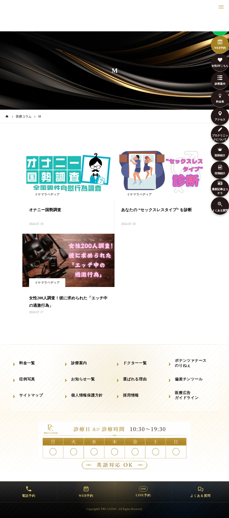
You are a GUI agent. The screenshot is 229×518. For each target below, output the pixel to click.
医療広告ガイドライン (187, 395)
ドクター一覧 (135, 363)
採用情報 (131, 395)
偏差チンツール (189, 379)
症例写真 (27, 379)
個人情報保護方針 (87, 395)
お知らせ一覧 (83, 379)
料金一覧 (27, 363)
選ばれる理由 (135, 379)
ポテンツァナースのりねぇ (191, 363)
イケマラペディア (47, 194)
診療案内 (79, 363)
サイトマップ (31, 395)
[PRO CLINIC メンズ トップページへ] (114, 22)
